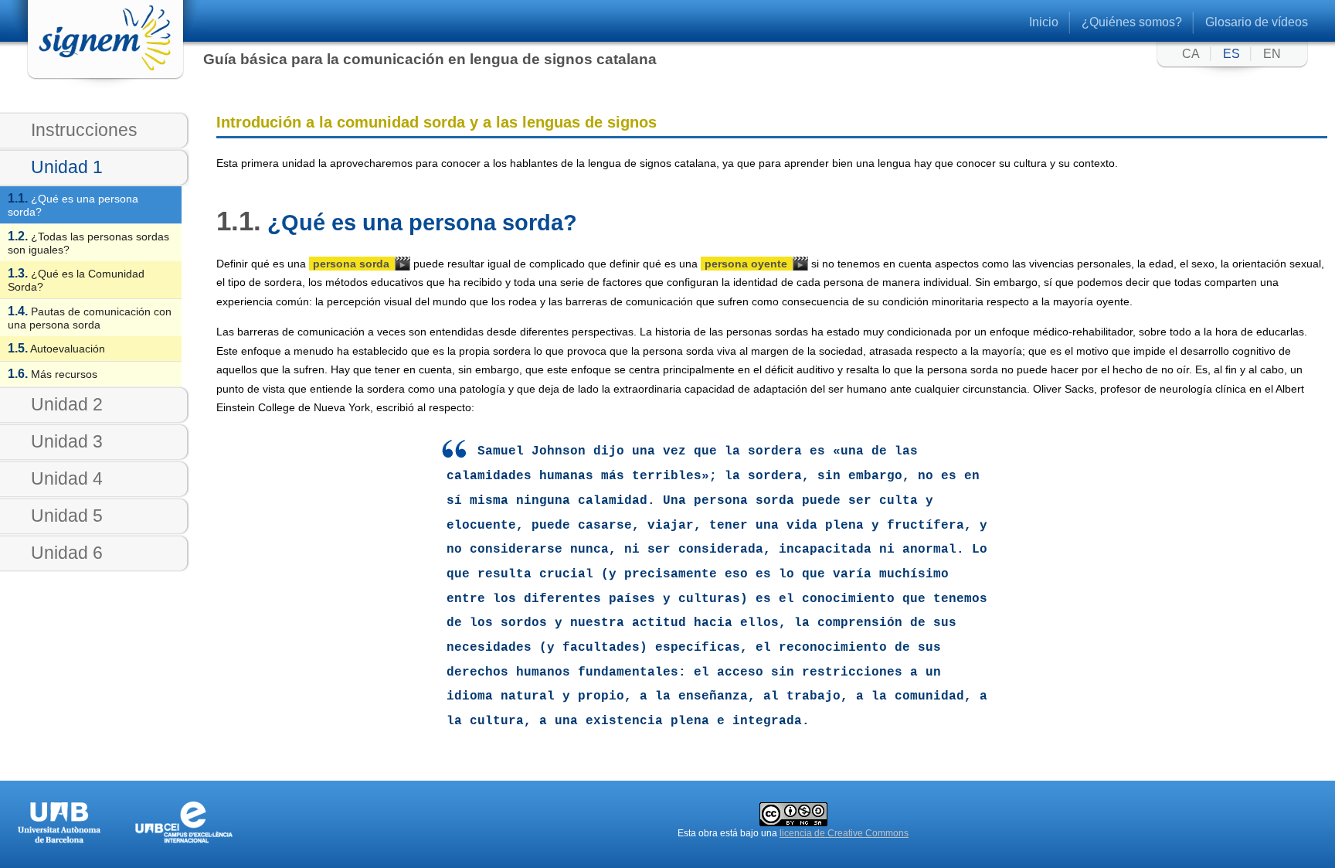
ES (1231, 53)
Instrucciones (84, 130)
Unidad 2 (67, 404)
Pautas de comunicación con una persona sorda (90, 318)
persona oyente (746, 263)
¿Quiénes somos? (1132, 22)
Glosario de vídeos (1256, 22)
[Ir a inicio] (91, 68)
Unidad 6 (67, 553)
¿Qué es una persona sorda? (73, 205)
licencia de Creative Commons (844, 833)
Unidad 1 (67, 167)
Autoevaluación (56, 348)
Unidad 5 (67, 515)
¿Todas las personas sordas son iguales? (88, 243)
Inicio (1043, 22)
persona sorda (351, 263)
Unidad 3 (67, 441)
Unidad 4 (67, 478)
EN (1272, 53)
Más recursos (52, 373)
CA (1191, 53)
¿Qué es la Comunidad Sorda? (76, 280)
